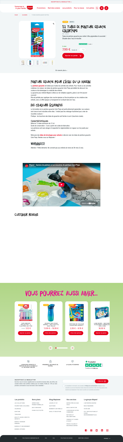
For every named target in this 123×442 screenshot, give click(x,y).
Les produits (67, 8)
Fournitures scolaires (22, 406)
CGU (54, 438)
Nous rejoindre (88, 406)
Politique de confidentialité (91, 386)
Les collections (20, 403)
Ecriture (17, 411)
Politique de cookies (67, 438)
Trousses (18, 414)
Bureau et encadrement (22, 426)
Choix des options (50, 333)
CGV (46, 438)
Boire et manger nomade (20, 422)
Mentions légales (83, 438)
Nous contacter (72, 407)
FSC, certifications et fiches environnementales (91, 413)
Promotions (41, 8)
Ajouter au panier (71, 55)
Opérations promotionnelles (37, 403)
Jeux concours (36, 407)
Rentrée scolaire (54, 8)
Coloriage (18, 408)
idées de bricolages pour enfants (51, 135)
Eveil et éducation (55, 411)
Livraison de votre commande (73, 411)
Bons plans (36, 400)
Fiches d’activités (37, 410)
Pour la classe (79, 8)
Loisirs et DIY (53, 403)
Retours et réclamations (71, 415)
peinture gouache (38, 86)
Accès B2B (87, 408)
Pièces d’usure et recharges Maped (72, 424)
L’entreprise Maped (90, 403)
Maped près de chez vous (73, 403)
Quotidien (52, 406)
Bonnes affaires (20, 429)
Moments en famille (55, 408)
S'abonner (101, 381)
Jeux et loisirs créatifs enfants (22, 418)
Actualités (90, 8)
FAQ (16, 438)
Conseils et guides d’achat (72, 420)
